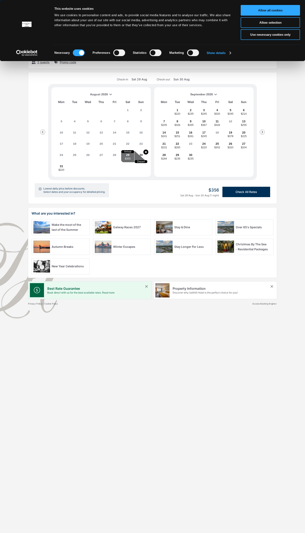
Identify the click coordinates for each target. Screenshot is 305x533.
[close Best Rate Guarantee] (146, 286)
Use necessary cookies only (270, 34)
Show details (216, 53)
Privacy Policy (35, 303)
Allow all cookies (270, 10)
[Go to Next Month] (262, 132)
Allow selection (270, 22)
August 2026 (81, 96)
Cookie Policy (51, 303)
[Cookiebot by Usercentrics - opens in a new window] (27, 53)
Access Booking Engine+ (264, 303)
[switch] (119, 52)
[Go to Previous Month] (43, 132)
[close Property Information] (272, 286)
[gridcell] (127, 111)
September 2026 (185, 96)
